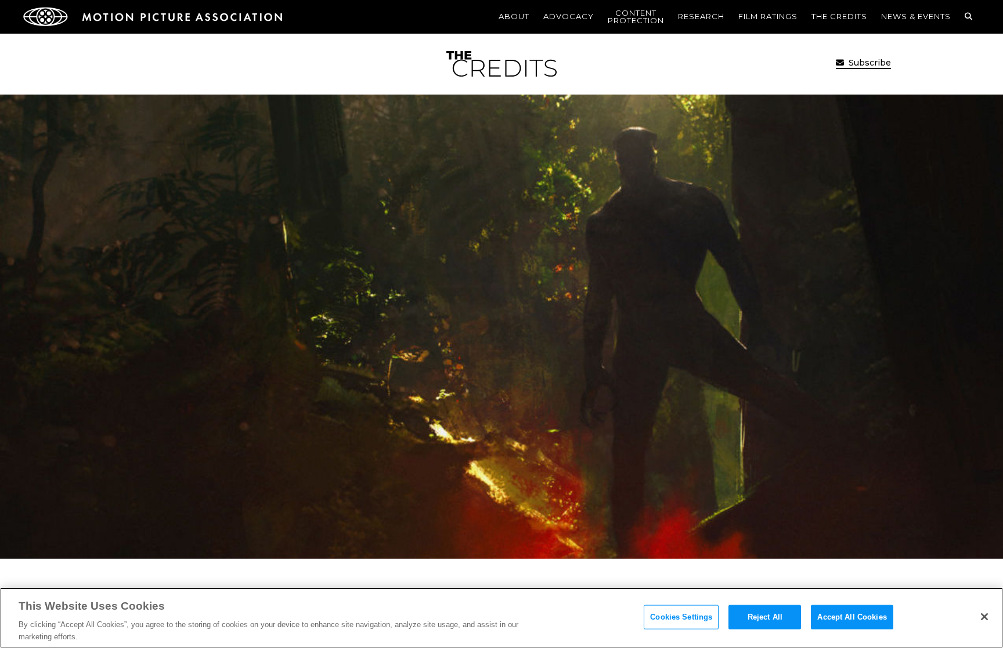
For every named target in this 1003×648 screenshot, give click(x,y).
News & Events (916, 16)
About (514, 16)
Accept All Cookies (851, 617)
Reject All (765, 617)
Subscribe (868, 62)
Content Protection (636, 16)
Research (701, 16)
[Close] (984, 616)
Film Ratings (768, 16)
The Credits (839, 16)
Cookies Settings (681, 617)
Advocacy (568, 16)
